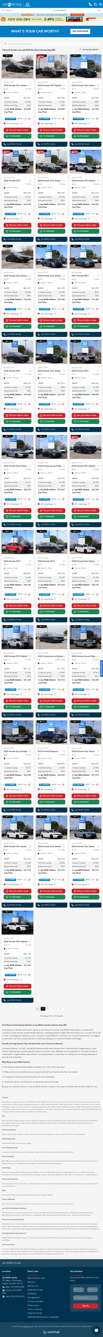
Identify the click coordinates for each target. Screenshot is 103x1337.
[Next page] (65, 1009)
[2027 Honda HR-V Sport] (85, 256)
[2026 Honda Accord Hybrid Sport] (51, 447)
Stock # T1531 (43, 368)
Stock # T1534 (77, 368)
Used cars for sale (35, 1290)
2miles (96, 755)
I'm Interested (14, 136)
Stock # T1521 (9, 82)
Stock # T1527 (43, 177)
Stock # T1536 (9, 177)
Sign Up (85, 1306)
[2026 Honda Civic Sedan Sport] (85, 66)
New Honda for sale (36, 1278)
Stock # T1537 (9, 463)
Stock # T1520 (43, 558)
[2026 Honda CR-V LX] (17, 161)
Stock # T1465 (9, 843)
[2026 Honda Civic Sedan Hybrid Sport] (17, 66)
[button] (90, 4)
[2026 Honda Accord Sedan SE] (51, 637)
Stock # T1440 (77, 748)
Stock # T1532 (77, 558)
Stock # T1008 (43, 653)
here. (71, 1204)
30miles (95, 660)
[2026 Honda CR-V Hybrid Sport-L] (17, 637)
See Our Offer (80, 31)
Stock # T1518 (77, 463)
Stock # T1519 (9, 368)
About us (31, 1282)
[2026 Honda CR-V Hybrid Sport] (51, 66)
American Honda (35, 1313)
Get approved (33, 1298)
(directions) (42, 1112)
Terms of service (35, 1309)
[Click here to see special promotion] (51, 15)
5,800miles (60, 660)
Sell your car (33, 1286)
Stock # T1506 (43, 463)
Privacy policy (33, 1305)
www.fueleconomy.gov (10, 1125)
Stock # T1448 (43, 843)
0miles (28, 89)
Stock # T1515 (43, 273)
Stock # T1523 (9, 938)
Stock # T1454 (77, 843)
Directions (32, 1294)
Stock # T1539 (9, 558)
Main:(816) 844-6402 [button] (15, 1287)
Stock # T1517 (43, 748)
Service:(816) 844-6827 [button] (12, 1291)
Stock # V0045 (77, 273)
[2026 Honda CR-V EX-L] (17, 351)
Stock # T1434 (77, 653)
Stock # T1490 (9, 748)
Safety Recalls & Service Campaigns (43, 1317)
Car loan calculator (36, 1302)
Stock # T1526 (77, 82)
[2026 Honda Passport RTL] (51, 732)
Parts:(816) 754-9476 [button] (15, 1297)
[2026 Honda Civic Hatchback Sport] (17, 447)
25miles (61, 850)
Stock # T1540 (43, 82)
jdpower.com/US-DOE (55, 1254)
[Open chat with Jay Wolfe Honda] (96, 1330)
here (42, 1204)
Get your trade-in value (18, 130)
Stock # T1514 (9, 273)
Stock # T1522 (9, 653)
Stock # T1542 (77, 177)
